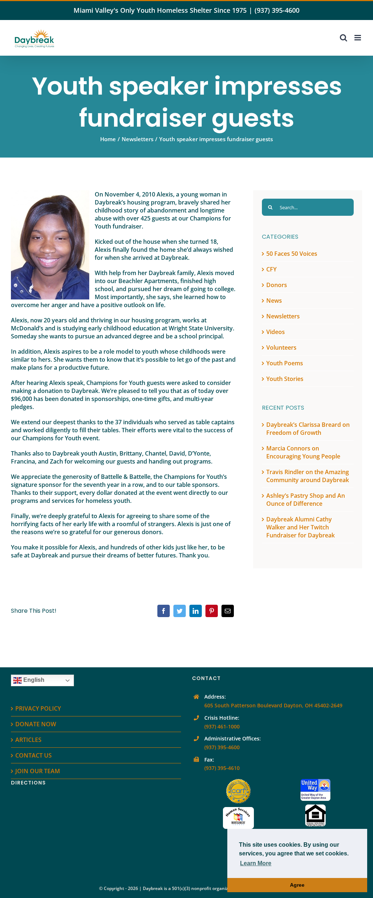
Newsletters (283, 316)
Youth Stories (284, 379)
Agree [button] (297, 885)
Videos (275, 332)
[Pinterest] (212, 611)
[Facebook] (164, 611)
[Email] (228, 611)
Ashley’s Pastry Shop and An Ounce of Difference (305, 500)
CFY (271, 269)
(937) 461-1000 (222, 726)
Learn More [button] (255, 863)
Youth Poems (284, 363)
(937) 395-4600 (277, 10)
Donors (276, 285)
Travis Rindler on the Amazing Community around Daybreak (307, 476)
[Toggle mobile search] (343, 37)
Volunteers (281, 347)
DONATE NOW (35, 724)
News (274, 301)
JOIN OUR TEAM (37, 771)
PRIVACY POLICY (38, 708)
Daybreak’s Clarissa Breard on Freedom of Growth (308, 429)
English (33, 680)
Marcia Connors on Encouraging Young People (303, 452)
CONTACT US (33, 755)
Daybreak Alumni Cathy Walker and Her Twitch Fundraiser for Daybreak (300, 527)
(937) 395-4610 (222, 767)
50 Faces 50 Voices (291, 254)
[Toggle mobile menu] (358, 37)
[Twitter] (180, 611)
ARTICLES (28, 740)
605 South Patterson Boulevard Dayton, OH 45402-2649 (273, 705)
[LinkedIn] (196, 611)
